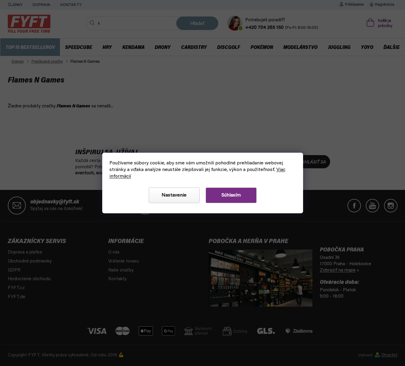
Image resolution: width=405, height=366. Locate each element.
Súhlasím (231, 195)
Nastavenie (174, 195)
